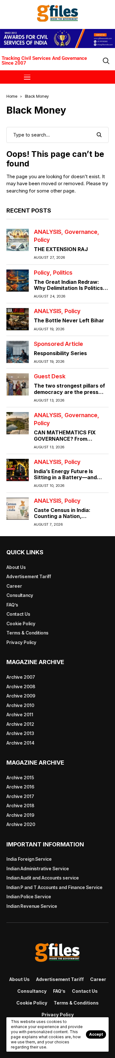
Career (14, 586)
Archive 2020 (20, 824)
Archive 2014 (20, 743)
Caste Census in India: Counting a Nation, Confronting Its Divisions (65, 516)
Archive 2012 (20, 724)
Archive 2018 (20, 805)
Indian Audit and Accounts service (42, 877)
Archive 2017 (20, 796)
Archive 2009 (20, 695)
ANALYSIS (47, 232)
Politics (63, 273)
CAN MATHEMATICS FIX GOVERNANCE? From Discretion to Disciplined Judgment (65, 441)
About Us (16, 567)
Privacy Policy (21, 642)
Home (11, 96)
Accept (96, 1034)
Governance (81, 232)
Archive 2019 (20, 815)
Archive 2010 (20, 705)
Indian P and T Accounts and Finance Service (54, 887)
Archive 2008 (20, 686)
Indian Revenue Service (31, 906)
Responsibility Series (60, 353)
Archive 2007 (20, 677)
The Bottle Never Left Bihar (69, 320)
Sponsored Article (58, 344)
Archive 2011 (19, 714)
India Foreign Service (29, 859)
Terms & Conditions (27, 632)
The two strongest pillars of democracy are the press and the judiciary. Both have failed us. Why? (69, 394)
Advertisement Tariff (28, 576)
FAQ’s (12, 604)
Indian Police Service (28, 896)
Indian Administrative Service (37, 868)
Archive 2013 (20, 733)
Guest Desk (49, 376)
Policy (42, 240)
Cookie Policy (20, 623)
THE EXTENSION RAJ (61, 249)
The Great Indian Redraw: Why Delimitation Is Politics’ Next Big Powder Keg (69, 288)
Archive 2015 (20, 777)
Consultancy (19, 595)
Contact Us (18, 614)
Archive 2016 (20, 786)
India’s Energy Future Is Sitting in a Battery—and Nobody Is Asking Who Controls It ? (65, 480)
